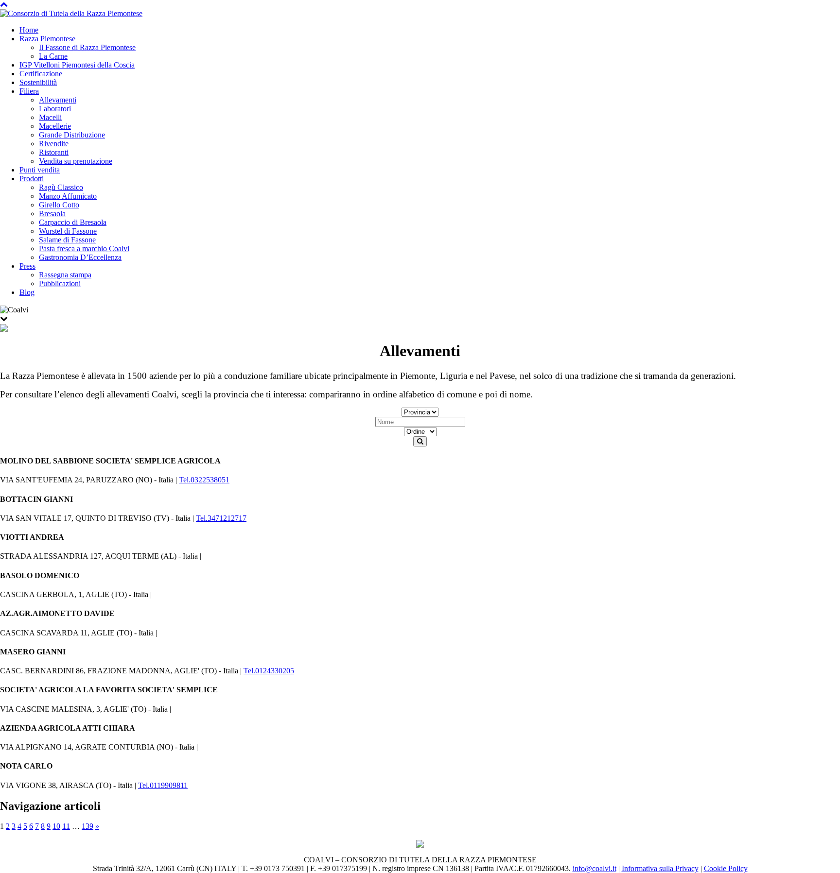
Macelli (50, 117)
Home (28, 30)
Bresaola (52, 213)
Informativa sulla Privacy (660, 868)
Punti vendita (39, 170)
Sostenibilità (38, 82)
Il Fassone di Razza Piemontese (87, 47)
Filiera (29, 91)
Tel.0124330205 (269, 671)
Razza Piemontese (47, 38)
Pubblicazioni (60, 283)
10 (56, 826)
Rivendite (54, 143)
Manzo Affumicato (68, 196)
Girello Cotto (59, 205)
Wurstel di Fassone (68, 231)
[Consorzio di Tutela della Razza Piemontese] (71, 13)
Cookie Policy (726, 868)
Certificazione (40, 73)
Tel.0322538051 (204, 480)
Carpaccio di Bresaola (72, 222)
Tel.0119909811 (163, 785)
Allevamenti (57, 100)
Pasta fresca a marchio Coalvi (84, 248)
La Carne (53, 56)
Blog (27, 292)
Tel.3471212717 (221, 518)
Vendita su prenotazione (75, 161)
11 (66, 826)
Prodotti (31, 178)
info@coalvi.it (594, 868)
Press (27, 266)
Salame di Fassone (67, 240)
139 (87, 826)
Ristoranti (54, 152)
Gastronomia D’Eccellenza (80, 257)
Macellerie (55, 126)
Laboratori (55, 108)
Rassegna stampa (65, 275)
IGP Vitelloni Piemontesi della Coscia (77, 65)
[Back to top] (4, 4)
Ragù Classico (61, 187)
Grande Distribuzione (72, 135)
